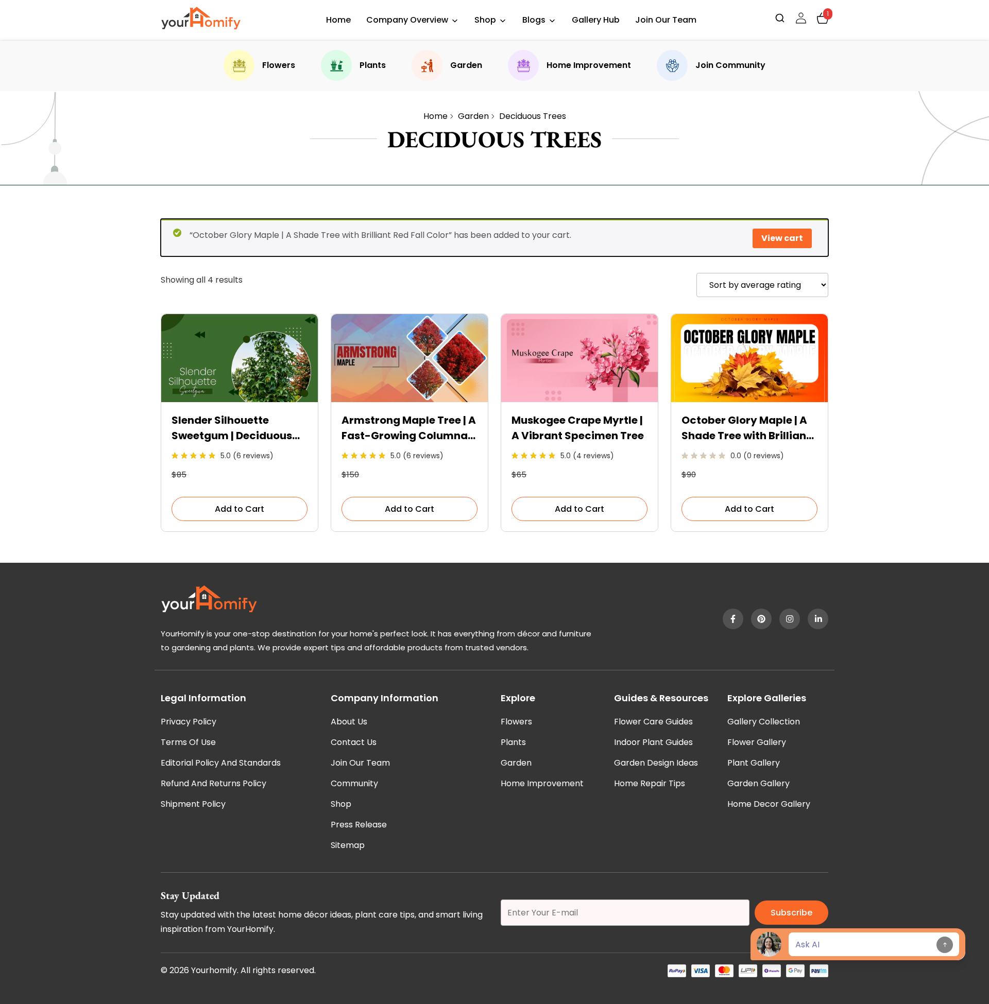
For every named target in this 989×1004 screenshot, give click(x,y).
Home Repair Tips (649, 783)
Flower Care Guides (653, 722)
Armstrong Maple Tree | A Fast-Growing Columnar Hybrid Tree (409, 428)
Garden (466, 65)
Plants (373, 65)
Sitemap (348, 845)
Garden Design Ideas (656, 763)
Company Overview (407, 20)
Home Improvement (589, 65)
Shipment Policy (193, 804)
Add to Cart (239, 509)
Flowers (278, 65)
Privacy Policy (188, 722)
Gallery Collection (763, 722)
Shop (485, 20)
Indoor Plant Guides (653, 742)
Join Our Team (665, 20)
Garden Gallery (758, 783)
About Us (349, 722)
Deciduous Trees (532, 116)
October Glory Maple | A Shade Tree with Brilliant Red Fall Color (746, 428)
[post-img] (239, 399)
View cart (782, 238)
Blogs (533, 20)
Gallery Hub (596, 20)
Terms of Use (188, 742)
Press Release (359, 824)
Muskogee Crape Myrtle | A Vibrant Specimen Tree (577, 428)
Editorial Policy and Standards (221, 763)
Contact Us (354, 742)
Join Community (730, 65)
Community (354, 783)
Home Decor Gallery (768, 804)
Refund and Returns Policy (213, 783)
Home (338, 20)
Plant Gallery (753, 763)
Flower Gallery (756, 742)
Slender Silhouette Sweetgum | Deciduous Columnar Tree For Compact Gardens (232, 428)
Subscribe (791, 913)
